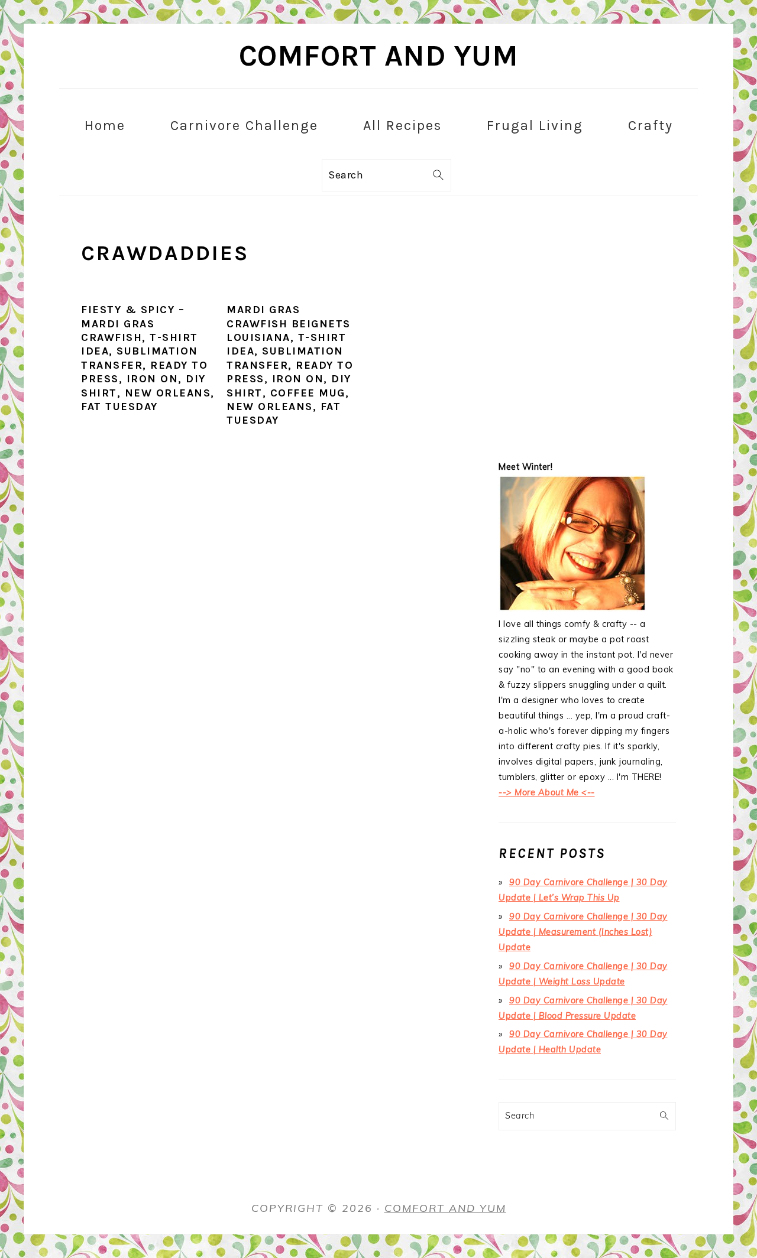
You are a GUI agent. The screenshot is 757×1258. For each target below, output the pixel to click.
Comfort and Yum (379, 55)
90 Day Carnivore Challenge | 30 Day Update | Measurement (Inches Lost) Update (583, 932)
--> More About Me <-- (547, 792)
